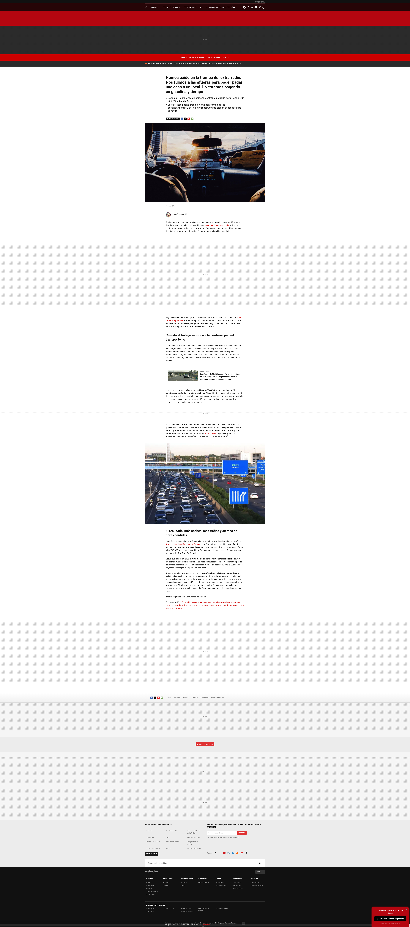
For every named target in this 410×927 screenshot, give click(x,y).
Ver (206, 744)
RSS (237, 852)
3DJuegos (166, 882)
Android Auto (165, 63)
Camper (183, 63)
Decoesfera (237, 885)
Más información (207, 925)
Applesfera (149, 888)
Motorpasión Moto (221, 885)
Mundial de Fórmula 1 (194, 848)
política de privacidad (232, 837)
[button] (179, 214)
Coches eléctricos (172, 831)
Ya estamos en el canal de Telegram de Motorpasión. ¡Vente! (203, 57)
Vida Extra (166, 885)
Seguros (231, 63)
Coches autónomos (153, 848)
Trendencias (237, 882)
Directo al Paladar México (203, 909)
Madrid (186, 698)
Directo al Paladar (203, 882)
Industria (177, 698)
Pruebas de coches (193, 837)
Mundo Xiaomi (150, 894)
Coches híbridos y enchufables (193, 832)
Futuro (168, 848)
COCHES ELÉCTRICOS (171, 7)
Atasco (195, 698)
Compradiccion (237, 888)
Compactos (150, 837)
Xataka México (150, 908)
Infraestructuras (218, 698)
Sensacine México (186, 908)
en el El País (210, 433)
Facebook (248, 7)
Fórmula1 (149, 831)
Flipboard (188, 119)
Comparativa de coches (192, 843)
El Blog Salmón (255, 882)
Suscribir (241, 833)
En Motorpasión (205, 371)
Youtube (256, 7)
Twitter (259, 7)
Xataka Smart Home (152, 891)
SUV (167, 837)
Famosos (175, 63)
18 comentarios (174, 119)
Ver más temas (151, 854)
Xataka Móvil (150, 885)
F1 (201, 7)
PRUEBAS (155, 7)
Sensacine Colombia (187, 911)
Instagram (252, 7)
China (206, 63)
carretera (205, 698)
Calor (199, 63)
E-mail (192, 119)
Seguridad (192, 63)
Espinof (183, 885)
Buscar (260, 863)
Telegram (244, 7)
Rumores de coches (153, 842)
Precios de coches (173, 842)
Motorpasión (219, 882)
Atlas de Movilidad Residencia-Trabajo (183, 544)
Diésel (213, 63)
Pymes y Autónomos (257, 885)
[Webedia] (260, 1)
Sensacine (184, 882)
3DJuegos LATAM (168, 908)
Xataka (148, 882)
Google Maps (222, 63)
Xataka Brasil (150, 911)
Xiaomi (239, 63)
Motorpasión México (222, 908)
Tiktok (263, 7)
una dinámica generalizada (216, 225)
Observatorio (190, 7)
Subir (259, 872)
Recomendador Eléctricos (218, 7)
